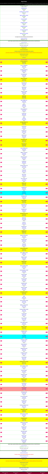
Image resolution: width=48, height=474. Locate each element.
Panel (46, 62)
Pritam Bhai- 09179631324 (24, 46)
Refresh (24, 10)
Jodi (1, 62)
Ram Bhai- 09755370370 (24, 42)
